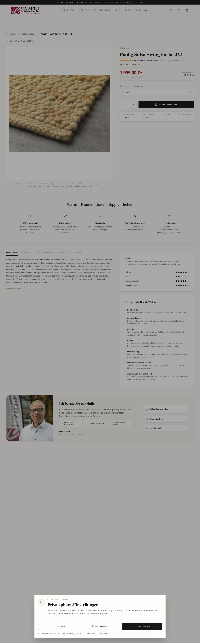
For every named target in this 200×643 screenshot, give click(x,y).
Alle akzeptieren (142, 626)
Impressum (103, 633)
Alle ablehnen (58, 626)
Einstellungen (101, 626)
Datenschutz (91, 633)
